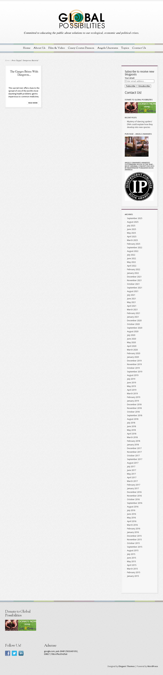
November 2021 (134, 280)
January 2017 (133, 488)
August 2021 (132, 291)
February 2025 (133, 244)
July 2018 (131, 423)
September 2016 (134, 503)
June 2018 (131, 426)
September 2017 (134, 459)
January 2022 (133, 273)
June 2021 (131, 298)
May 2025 (131, 233)
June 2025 (131, 229)
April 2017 (131, 477)
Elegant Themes (127, 666)
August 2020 (132, 331)
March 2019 (132, 393)
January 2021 (133, 317)
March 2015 (132, 569)
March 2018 (132, 437)
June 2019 (131, 382)
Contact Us (139, 48)
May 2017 (131, 474)
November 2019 (134, 364)
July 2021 (131, 295)
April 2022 (131, 266)
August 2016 (132, 506)
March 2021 (132, 309)
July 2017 (131, 466)
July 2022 (131, 255)
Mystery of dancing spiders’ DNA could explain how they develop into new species (140, 124)
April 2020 (131, 346)
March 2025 (132, 240)
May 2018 (131, 430)
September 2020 (134, 328)
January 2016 (133, 532)
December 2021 (134, 277)
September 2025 (134, 218)
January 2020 (133, 357)
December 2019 (134, 360)
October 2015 (133, 543)
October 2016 (133, 499)
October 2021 (133, 284)
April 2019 (131, 390)
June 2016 (131, 514)
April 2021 (131, 306)
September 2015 (134, 547)
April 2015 (131, 565)
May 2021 (131, 302)
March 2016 (132, 525)
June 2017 (131, 470)
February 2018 (133, 441)
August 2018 (132, 419)
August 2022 (132, 251)
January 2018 (133, 444)
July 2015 (131, 554)
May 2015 (131, 561)
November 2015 (134, 539)
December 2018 (134, 404)
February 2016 (133, 528)
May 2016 (131, 517)
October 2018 (133, 412)
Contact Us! (133, 93)
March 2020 (132, 350)
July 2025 (131, 225)
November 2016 (134, 496)
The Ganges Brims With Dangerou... (24, 73)
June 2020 (131, 339)
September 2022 (134, 247)
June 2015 (131, 558)
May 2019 (131, 386)
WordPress (152, 666)
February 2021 (133, 313)
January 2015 (133, 576)
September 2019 (134, 371)
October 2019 (133, 368)
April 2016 (131, 521)
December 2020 (134, 320)
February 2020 (133, 353)
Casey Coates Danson (81, 48)
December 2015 (134, 536)
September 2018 (134, 415)
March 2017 (132, 481)
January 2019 (133, 401)
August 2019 (132, 375)
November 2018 (134, 408)
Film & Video (56, 48)
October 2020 (133, 324)
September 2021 (134, 287)
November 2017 (134, 452)
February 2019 (133, 397)
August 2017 (132, 463)
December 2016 (134, 492)
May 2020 (131, 342)
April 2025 (131, 236)
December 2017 (134, 448)
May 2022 (131, 262)
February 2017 (133, 485)
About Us (39, 48)
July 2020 (131, 335)
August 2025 (132, 222)
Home (26, 48)
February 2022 (133, 269)
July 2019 (131, 379)
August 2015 (132, 550)
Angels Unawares (107, 48)
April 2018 (131, 433)
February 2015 (133, 572)
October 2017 (133, 455)
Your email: (130, 78)
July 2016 (131, 510)
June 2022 (131, 258)
